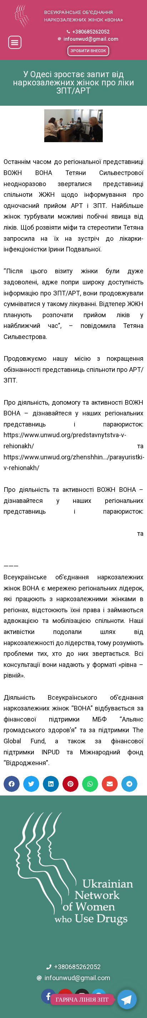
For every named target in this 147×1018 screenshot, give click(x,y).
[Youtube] (65, 996)
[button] (14, 42)
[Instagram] (82, 996)
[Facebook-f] (48, 996)
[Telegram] (98, 996)
